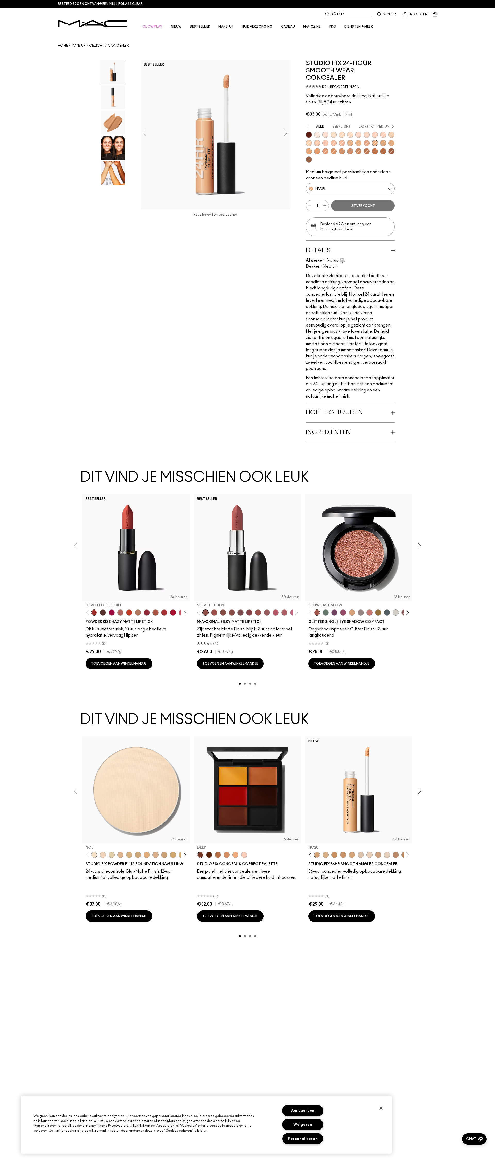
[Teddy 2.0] (120, 612)
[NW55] (391, 151)
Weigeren (302, 1124)
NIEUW (176, 26)
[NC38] (375, 143)
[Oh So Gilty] (352, 612)
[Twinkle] (395, 612)
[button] (474, 1139)
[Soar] (240, 612)
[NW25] (317, 143)
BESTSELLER (200, 26)
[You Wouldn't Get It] (284, 612)
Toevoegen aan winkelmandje (119, 663)
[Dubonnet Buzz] (146, 612)
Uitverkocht (363, 205)
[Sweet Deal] (258, 612)
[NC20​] (138, 854)
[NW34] (342, 143)
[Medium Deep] (226, 854)
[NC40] (383, 143)
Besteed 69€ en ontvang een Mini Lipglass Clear (100, 3)
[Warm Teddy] (223, 612)
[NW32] (334, 143)
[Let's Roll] (369, 612)
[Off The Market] (138, 612)
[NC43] (358, 143)
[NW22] (367, 135)
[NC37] (343, 854)
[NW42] (350, 151)
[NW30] (325, 143)
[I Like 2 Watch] (378, 612)
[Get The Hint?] (275, 612)
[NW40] (334, 151)
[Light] (244, 854)
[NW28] (375, 135)
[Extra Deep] (209, 854)
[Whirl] (231, 612)
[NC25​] (146, 854)
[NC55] (375, 151)
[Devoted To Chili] (94, 612)
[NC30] (342, 135)
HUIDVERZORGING (257, 26)
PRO (332, 26)
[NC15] (350, 135)
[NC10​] (103, 854)
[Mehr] (266, 612)
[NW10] (317, 135)
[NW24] (383, 135)
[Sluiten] (381, 1108)
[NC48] (342, 151)
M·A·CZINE (312, 26)
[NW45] (325, 151)
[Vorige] (88, 613)
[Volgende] (184, 613)
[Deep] (200, 854)
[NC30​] (164, 854)
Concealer (118, 45)
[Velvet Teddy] (205, 612)
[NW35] (367, 143)
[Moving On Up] (155, 612)
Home (63, 45)
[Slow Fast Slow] (317, 612)
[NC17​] (129, 854)
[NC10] (334, 135)
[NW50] (383, 151)
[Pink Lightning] (343, 612)
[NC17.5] (325, 854)
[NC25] (309, 143)
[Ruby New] (173, 612)
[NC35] (350, 143)
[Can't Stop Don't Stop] (334, 612)
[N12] (369, 854)
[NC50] (358, 151)
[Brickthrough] (164, 612)
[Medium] (235, 854)
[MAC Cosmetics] (93, 23)
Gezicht (96, 45)
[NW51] (367, 151)
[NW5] (387, 854)
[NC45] (317, 151)
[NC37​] (173, 854)
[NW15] (325, 135)
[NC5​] (94, 854)
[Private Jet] (387, 612)
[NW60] (309, 135)
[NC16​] (120, 854)
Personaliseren (302, 1139)
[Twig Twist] (249, 612)
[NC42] (391, 143)
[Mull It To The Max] (214, 612)
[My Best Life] (129, 612)
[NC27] (378, 854)
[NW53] (309, 159)
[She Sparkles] (360, 612)
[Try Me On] (325, 612)
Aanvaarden (303, 1111)
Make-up (79, 45)
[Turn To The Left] (103, 612)
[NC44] (309, 151)
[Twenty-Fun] (111, 612)
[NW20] (358, 135)
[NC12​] (111, 854)
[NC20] (391, 135)
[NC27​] (155, 854)
